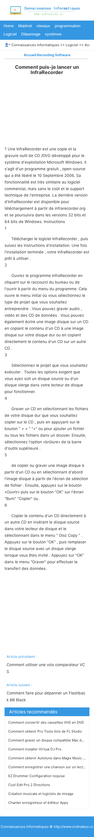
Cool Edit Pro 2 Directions (29, 785)
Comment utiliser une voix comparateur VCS (46, 668)
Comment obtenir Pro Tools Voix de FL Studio (45, 731)
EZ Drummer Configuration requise (37, 776)
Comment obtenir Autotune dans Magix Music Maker (51, 758)
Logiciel (10, 34)
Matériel (25, 26)
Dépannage (30, 34)
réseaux (43, 26)
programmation (67, 26)
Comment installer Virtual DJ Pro (35, 749)
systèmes (53, 34)
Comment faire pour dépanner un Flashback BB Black (46, 696)
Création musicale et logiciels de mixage (41, 794)
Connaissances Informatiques (35, 45)
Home (9, 26)
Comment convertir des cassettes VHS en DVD (46, 722)
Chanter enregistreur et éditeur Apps (38, 802)
